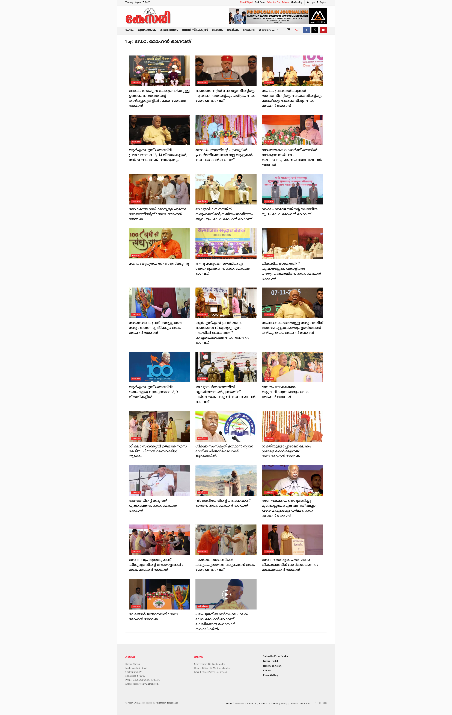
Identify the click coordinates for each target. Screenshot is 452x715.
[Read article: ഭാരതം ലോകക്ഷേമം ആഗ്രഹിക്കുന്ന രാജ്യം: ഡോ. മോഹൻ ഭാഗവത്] (292, 367)
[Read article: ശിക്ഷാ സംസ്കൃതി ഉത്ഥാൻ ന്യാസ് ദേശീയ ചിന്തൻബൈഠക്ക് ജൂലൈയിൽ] (226, 426)
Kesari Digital (246, 2)
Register (323, 2)
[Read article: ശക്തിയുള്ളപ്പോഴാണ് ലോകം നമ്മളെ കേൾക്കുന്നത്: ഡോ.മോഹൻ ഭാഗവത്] (292, 426)
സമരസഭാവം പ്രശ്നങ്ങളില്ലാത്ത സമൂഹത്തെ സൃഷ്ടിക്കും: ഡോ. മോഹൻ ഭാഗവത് (155, 328)
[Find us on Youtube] (323, 30)
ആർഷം (233, 30)
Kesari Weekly (134, 703)
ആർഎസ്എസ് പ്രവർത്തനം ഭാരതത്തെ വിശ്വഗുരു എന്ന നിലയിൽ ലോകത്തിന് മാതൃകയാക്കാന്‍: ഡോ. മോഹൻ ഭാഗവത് (222, 333)
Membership (296, 2)
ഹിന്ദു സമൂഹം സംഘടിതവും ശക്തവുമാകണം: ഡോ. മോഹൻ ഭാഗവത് (222, 269)
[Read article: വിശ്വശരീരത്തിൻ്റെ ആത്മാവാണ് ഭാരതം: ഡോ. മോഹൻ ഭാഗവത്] (226, 480)
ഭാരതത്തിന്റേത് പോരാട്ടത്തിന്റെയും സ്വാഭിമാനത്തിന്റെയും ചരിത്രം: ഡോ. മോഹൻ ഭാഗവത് (225, 96)
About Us (251, 703)
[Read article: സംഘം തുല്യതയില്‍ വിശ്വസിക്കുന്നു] (159, 243)
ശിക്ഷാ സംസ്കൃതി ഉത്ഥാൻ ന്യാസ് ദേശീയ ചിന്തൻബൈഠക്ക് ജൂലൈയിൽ (224, 451)
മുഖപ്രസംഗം (147, 30)
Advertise (239, 703)
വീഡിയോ (203, 606)
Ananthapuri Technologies (167, 703)
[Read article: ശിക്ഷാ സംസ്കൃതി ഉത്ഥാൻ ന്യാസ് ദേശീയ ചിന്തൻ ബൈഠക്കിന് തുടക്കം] (159, 426)
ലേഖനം (217, 30)
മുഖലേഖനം (169, 30)
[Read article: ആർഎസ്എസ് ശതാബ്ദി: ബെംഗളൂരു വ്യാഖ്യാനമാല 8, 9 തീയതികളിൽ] (159, 367)
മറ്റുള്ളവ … (267, 30)
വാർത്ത (136, 82)
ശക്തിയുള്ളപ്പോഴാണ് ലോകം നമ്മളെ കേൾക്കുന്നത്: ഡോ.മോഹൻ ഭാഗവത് (286, 451)
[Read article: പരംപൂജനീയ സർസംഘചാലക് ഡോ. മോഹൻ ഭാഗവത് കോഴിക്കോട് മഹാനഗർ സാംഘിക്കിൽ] (226, 594)
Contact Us (264, 703)
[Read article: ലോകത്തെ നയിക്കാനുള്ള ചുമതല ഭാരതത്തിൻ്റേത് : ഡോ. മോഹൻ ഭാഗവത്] (159, 189)
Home (229, 703)
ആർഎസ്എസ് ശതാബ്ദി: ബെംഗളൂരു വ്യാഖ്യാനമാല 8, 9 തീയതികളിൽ (153, 392)
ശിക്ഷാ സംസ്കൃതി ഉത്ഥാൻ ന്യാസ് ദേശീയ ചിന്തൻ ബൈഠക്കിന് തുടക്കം (157, 451)
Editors (267, 670)
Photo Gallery (270, 675)
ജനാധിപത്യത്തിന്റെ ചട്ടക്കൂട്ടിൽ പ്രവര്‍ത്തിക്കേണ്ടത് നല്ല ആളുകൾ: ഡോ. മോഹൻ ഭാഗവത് (224, 155)
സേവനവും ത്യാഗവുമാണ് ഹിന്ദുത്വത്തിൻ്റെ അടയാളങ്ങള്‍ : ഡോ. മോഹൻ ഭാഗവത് (156, 565)
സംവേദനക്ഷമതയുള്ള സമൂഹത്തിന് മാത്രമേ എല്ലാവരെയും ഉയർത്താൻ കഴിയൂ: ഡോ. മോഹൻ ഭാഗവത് (292, 328)
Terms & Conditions (300, 703)
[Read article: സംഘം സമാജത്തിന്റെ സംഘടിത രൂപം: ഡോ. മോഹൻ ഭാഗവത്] (292, 189)
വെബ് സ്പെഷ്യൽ (195, 30)
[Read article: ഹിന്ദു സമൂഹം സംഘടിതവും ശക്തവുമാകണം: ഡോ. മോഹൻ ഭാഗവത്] (226, 243)
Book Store (260, 2)
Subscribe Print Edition (278, 2)
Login (312, 2)
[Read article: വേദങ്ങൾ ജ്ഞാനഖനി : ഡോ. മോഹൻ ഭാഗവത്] (159, 594)
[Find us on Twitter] (314, 30)
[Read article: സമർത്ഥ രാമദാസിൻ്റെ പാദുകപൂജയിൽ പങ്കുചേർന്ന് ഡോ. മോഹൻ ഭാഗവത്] (226, 539)
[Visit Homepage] (148, 16)
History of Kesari (272, 665)
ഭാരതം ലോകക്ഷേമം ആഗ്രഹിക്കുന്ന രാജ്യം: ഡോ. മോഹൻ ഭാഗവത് (285, 392)
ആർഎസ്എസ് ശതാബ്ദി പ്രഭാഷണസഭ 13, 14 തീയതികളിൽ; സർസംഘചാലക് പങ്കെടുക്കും (158, 155)
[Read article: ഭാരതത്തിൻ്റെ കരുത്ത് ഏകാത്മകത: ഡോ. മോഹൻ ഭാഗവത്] (159, 480)
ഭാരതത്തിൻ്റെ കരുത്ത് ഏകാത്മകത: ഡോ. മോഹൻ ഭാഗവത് (153, 506)
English (249, 30)
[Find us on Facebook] (306, 30)
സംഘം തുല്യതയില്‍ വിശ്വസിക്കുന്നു (159, 264)
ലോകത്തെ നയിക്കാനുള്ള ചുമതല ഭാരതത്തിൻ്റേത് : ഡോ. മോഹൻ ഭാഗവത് (158, 214)
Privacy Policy (280, 703)
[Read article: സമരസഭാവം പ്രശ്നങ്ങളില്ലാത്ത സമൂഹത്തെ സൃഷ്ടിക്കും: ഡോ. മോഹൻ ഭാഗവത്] (159, 303)
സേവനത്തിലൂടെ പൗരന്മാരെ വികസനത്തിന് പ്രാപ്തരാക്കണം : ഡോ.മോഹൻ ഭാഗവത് (290, 565)
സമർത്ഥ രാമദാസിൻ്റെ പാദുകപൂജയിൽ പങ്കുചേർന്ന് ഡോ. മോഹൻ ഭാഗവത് (225, 565)
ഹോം (129, 30)
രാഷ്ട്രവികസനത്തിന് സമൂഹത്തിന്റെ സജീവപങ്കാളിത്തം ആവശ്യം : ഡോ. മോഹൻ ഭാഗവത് (224, 214)
